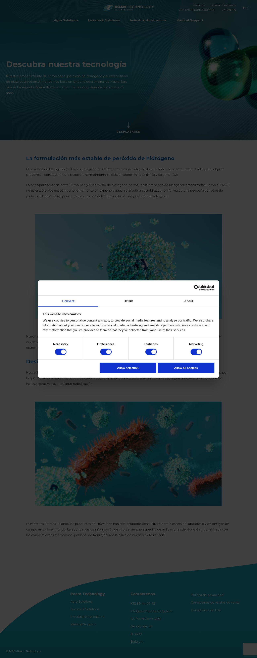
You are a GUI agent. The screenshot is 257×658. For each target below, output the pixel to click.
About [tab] (188, 300)
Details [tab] (129, 300)
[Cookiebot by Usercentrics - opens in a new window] (196, 288)
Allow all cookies (186, 368)
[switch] (106, 352)
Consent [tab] (68, 300)
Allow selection (128, 368)
